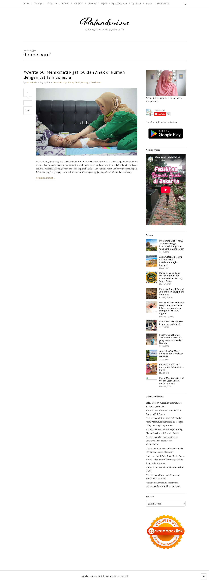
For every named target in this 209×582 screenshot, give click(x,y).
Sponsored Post (119, 3)
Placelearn (151, 418)
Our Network (163, 3)
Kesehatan (52, 3)
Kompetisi (78, 3)
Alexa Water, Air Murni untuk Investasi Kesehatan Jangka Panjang (170, 260)
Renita (149, 482)
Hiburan (65, 3)
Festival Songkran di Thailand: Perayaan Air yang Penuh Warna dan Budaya (170, 339)
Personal (92, 3)
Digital (104, 3)
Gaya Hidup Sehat (71, 82)
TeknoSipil (151, 402)
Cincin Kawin (152, 448)
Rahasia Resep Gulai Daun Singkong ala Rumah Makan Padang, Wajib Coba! (171, 277)
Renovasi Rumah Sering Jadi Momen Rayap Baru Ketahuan (171, 292)
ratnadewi (31, 82)
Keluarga (38, 3)
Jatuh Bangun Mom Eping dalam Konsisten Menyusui (171, 354)
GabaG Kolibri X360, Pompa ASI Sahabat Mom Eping (172, 367)
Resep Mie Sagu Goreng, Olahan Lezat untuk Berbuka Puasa (171, 381)
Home (26, 3)
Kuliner (149, 3)
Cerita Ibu (57, 82)
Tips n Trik (136, 3)
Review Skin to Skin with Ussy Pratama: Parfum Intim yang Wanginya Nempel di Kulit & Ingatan (172, 308)
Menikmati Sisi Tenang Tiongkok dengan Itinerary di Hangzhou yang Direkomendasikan (171, 244)
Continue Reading (46, 177)
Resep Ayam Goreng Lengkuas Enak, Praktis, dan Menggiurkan (162, 441)
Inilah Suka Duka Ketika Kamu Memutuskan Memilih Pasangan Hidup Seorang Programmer (164, 422)
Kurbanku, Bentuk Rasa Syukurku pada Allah (171, 322)
